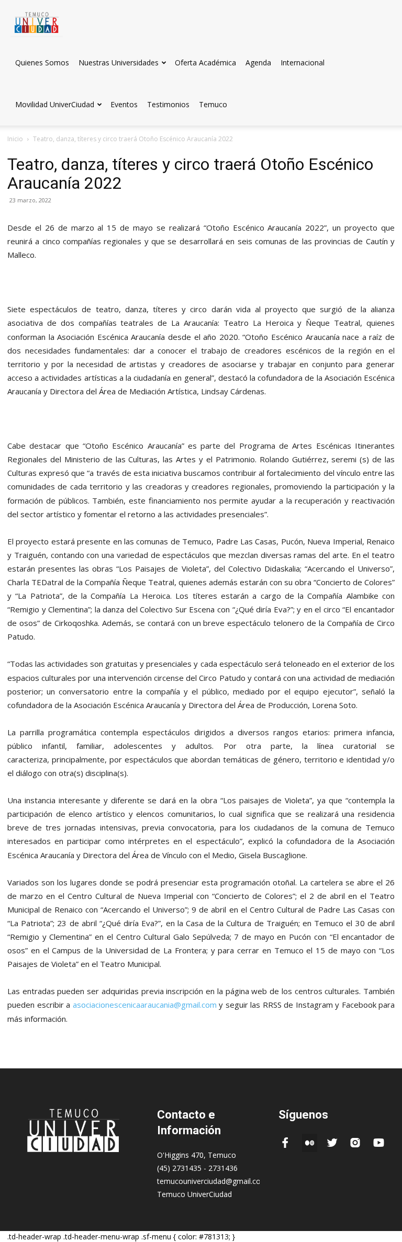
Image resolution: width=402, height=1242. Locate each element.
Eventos (124, 104)
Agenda (258, 62)
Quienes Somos (42, 62)
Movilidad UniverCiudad (54, 104)
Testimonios (168, 104)
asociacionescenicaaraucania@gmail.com (145, 1004)
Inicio (15, 138)
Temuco (213, 104)
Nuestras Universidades (119, 62)
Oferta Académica (205, 62)
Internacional (303, 62)
